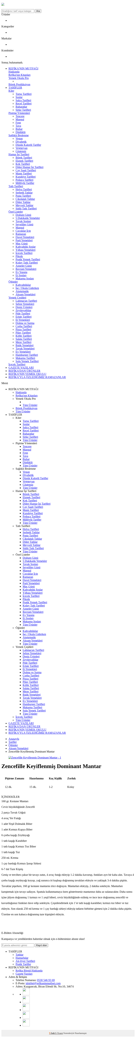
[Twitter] (26, 1025)
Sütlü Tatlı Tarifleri (26, 208)
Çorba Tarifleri (24, 326)
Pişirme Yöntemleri (19, 113)
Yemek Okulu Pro (18, 78)
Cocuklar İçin (23, 230)
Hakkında (13, 71)
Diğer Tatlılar (23, 202)
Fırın (18, 122)
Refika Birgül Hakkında (29, 970)
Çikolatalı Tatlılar (25, 198)
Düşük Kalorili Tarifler (28, 144)
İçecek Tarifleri (24, 253)
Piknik (19, 256)
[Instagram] (26, 1002)
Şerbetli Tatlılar (24, 192)
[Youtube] (26, 994)
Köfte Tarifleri (24, 335)
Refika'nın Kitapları (19, 74)
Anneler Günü (24, 265)
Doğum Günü (23, 214)
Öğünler (13, 281)
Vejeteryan (21, 148)
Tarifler (12, 741)
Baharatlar (21, 106)
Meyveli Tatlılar (24, 205)
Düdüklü (21, 132)
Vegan (19, 138)
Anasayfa (13, 738)
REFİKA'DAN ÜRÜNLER (24, 370)
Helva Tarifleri (24, 189)
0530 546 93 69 (46, 980)
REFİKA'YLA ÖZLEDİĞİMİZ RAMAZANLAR (37, 377)
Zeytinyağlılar (23, 310)
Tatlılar (19, 954)
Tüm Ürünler (30, 405)
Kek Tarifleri (23, 163)
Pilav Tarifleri (23, 332)
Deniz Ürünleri (24, 307)
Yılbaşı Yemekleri (25, 249)
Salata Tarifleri (24, 338)
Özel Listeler (15, 211)
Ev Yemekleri (23, 351)
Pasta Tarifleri (23, 195)
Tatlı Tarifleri (15, 186)
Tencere (20, 116)
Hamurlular (22, 957)
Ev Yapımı (21, 272)
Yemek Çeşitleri (17, 297)
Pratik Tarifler (23, 964)
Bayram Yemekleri (26, 268)
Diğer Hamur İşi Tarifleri (29, 167)
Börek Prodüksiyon (19, 84)
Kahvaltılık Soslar (26, 246)
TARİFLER (15, 87)
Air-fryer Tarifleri (25, 961)
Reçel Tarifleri (24, 103)
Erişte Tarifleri (24, 316)
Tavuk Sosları (23, 221)
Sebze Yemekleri (25, 303)
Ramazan (21, 233)
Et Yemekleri (23, 319)
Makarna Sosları (25, 278)
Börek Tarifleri (24, 157)
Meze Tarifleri (23, 342)
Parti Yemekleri (24, 240)
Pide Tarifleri (23, 313)
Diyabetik (21, 141)
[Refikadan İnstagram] (26, 1009)
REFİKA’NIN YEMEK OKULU (27, 373)
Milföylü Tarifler (25, 183)
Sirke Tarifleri (23, 109)
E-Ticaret (59, 1033)
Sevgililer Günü (24, 224)
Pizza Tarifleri (23, 329)
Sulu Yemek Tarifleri (27, 361)
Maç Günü (22, 243)
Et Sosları (21, 275)
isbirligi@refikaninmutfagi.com (43, 983)
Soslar (19, 97)
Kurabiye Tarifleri (26, 176)
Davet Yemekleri (25, 237)
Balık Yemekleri (24, 345)
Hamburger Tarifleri (27, 354)
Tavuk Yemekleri (25, 348)
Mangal (20, 119)
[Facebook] (26, 1017)
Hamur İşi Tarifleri (18, 154)
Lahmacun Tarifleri (26, 300)
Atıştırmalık (22, 291)
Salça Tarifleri (23, 100)
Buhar (19, 128)
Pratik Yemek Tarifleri (28, 259)
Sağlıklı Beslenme (18, 135)
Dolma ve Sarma (25, 323)
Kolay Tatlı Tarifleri (27, 262)
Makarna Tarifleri (25, 358)
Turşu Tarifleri (24, 93)
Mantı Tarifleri (24, 173)
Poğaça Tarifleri (24, 179)
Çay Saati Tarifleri (26, 170)
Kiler (11, 90)
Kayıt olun (41, 945)
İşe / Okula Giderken (27, 288)
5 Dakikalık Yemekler (28, 218)
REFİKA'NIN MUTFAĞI (23, 68)
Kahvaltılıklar (23, 284)
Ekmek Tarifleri (24, 160)
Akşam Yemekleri (25, 294)
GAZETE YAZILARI (21, 367)
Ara (38, 11)
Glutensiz (21, 151)
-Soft (52, 1033)
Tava (18, 125)
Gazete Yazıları (24, 973)
